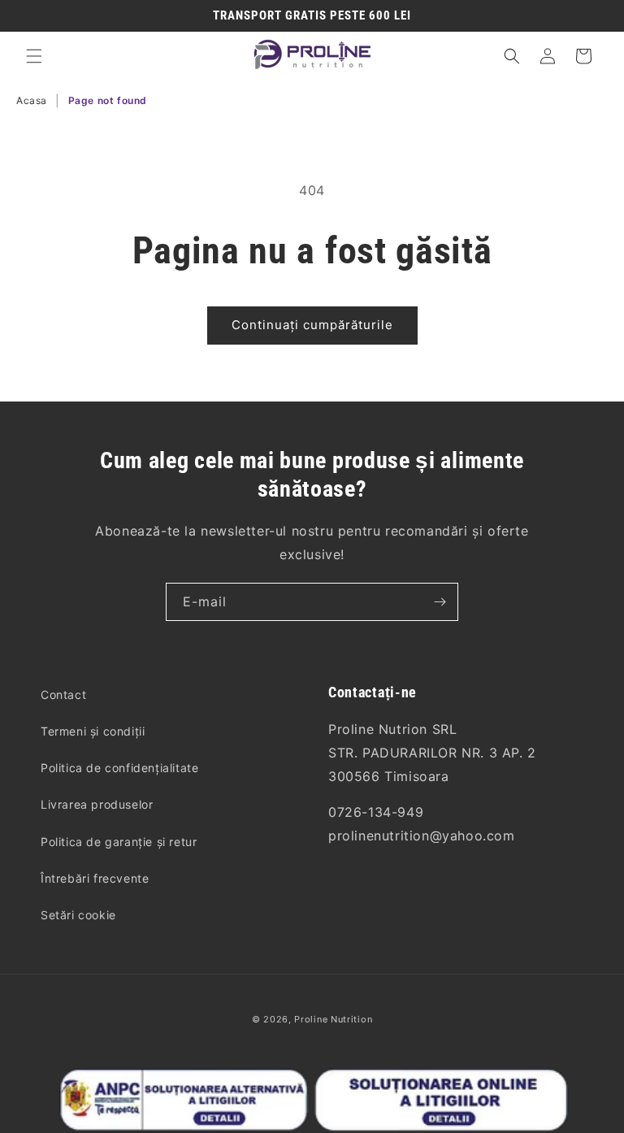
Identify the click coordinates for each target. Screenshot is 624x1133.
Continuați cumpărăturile (312, 324)
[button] (34, 56)
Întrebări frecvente (95, 878)
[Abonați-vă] (439, 602)
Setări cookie (78, 915)
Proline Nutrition (333, 1019)
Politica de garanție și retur (119, 842)
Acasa (31, 100)
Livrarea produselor (97, 804)
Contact (63, 694)
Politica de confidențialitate (119, 768)
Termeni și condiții (93, 731)
